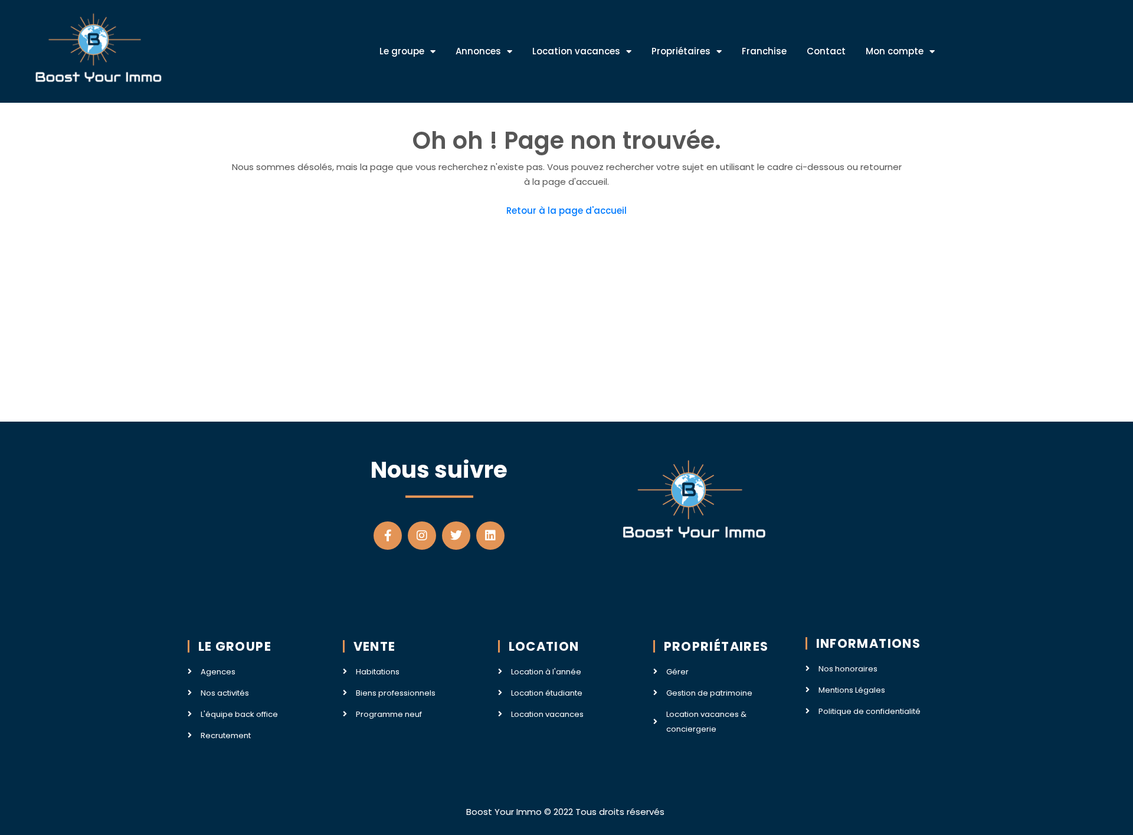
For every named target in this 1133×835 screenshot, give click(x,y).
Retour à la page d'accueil (566, 210)
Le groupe (401, 51)
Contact (826, 51)
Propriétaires (680, 51)
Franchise (764, 51)
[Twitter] (456, 535)
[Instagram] (422, 535)
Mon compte (895, 51)
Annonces (478, 51)
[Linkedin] (490, 535)
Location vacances (576, 51)
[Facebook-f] (388, 535)
